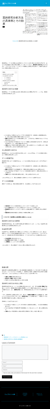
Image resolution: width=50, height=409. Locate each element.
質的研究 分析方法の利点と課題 (10, 85)
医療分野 (6, 83)
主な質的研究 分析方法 (8, 76)
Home (14, 41)
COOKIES (25, 393)
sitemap (25, 394)
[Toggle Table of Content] (15, 72)
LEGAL (25, 395)
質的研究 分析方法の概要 (8, 74)
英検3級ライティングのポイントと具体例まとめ (16, 337)
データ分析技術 (7, 79)
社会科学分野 (7, 82)
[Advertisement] (25, 53)
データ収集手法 (7, 77)
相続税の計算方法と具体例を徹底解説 (13, 339)
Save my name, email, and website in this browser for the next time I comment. (22, 373)
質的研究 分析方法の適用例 (9, 80)
